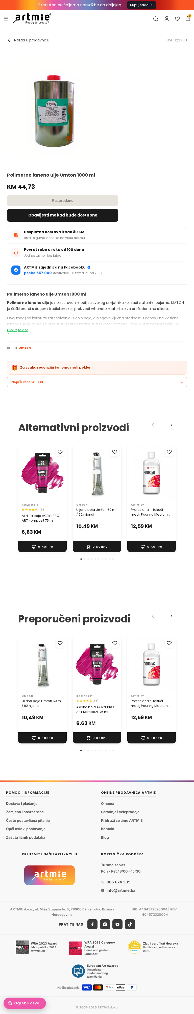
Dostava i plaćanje (21, 803)
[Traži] (155, 18)
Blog (105, 837)
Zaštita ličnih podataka (25, 837)
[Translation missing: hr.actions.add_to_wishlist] (60, 451)
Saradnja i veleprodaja (120, 812)
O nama (107, 803)
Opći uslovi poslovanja (25, 829)
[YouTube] (117, 924)
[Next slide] (171, 425)
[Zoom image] (56, 108)
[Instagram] (105, 924)
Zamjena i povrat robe (25, 812)
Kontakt (107, 829)
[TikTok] (130, 924)
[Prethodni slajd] (23, 473)
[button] (81, 559)
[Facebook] (92, 924)
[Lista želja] (177, 19)
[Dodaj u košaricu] (42, 546)
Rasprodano (63, 200)
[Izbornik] (6, 18)
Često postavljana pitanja (28, 820)
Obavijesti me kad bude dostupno (62, 215)
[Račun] (166, 18)
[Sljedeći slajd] (61, 473)
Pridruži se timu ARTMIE (122, 820)
